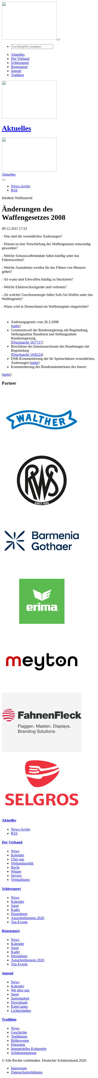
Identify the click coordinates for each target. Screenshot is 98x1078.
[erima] (42, 630)
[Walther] (42, 448)
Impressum (19, 1068)
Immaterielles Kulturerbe (28, 1049)
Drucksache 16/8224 (27, 354)
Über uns (17, 859)
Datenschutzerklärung (26, 1072)
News (15, 851)
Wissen (16, 871)
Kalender (17, 855)
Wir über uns (20, 990)
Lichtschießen (21, 1011)
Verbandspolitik (22, 863)
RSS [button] (14, 190)
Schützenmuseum (23, 1053)
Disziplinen (19, 914)
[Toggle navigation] (58, 39)
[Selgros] (42, 811)
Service (16, 875)
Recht (15, 867)
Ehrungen (18, 1045)
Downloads (19, 1002)
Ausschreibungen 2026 (27, 918)
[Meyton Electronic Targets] (42, 690)
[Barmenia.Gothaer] (42, 569)
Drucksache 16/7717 (27, 342)
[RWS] (42, 509)
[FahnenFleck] (42, 751)
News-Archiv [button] (21, 186)
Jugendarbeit (20, 998)
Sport (15, 906)
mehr (15, 326)
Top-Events (19, 922)
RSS (14, 833)
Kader (15, 910)
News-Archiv (21, 829)
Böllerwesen (20, 1040)
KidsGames (19, 1006)
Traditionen (19, 1036)
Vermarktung (20, 880)
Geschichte (19, 1032)
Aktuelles (16, 128)
